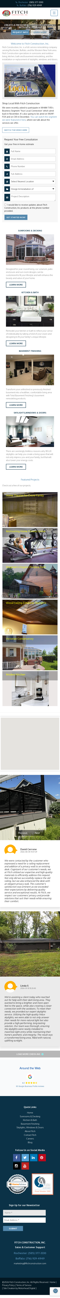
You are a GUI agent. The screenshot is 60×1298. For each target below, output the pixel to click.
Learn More (40, 32)
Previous (4, 595)
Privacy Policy (8, 1285)
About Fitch (30, 1131)
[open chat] (48, 1292)
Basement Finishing (30, 1123)
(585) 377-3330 (36, 2)
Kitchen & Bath (30, 1120)
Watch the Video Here (15, 130)
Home (30, 1112)
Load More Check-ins (28, 1054)
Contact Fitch (30, 1135)
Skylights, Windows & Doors (30, 1127)
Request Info (20, 32)
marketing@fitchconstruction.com (30, 1263)
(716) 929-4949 (35, 5)
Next (56, 595)
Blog (30, 1142)
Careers (30, 1138)
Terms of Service (23, 1285)
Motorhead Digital (26, 1288)
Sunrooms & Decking (30, 1116)
